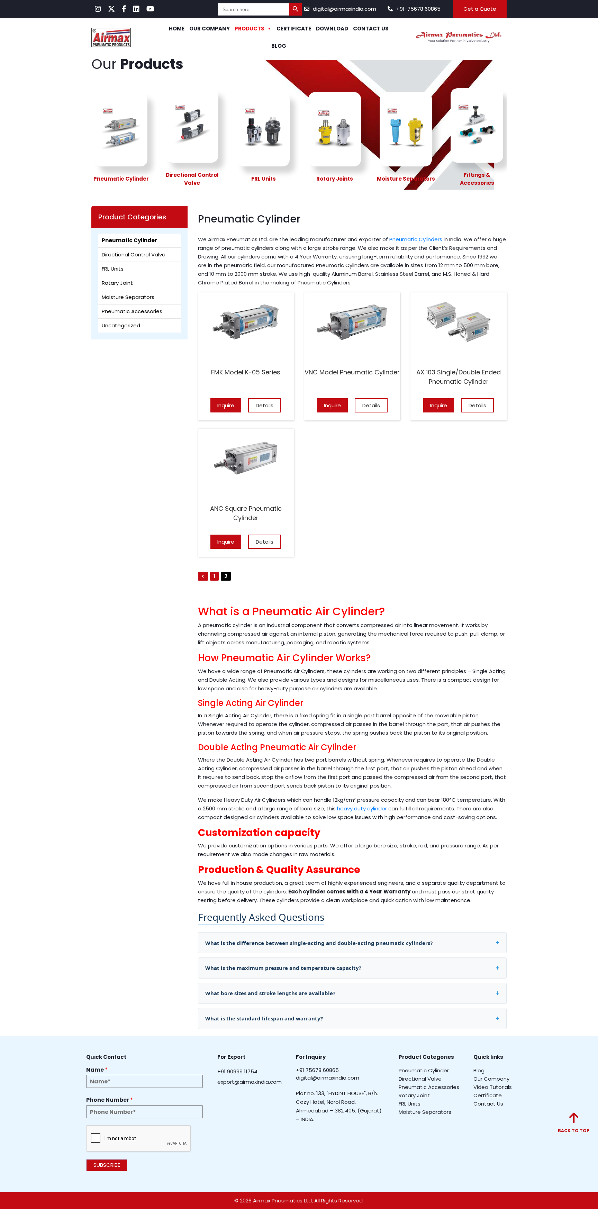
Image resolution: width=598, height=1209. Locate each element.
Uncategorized (121, 325)
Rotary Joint (117, 283)
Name (97, 1069)
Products (249, 28)
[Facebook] (124, 9)
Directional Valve (420, 1078)
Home (176, 28)
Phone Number (109, 1100)
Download (332, 28)
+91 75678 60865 (317, 1069)
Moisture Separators (128, 297)
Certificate (294, 28)
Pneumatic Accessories (132, 311)
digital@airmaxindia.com (344, 8)
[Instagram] (98, 9)
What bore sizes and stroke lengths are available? (270, 993)
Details (264, 405)
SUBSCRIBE (106, 1165)
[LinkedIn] (136, 9)
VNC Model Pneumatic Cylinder (352, 372)
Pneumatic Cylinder (129, 240)
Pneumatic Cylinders (415, 239)
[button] (573, 1123)
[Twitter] (111, 9)
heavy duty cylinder (362, 808)
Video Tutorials (492, 1086)
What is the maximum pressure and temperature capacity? (283, 967)
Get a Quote (479, 8)
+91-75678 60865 (418, 8)
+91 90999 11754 (237, 1071)
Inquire (225, 405)
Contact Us (371, 28)
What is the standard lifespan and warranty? (264, 1018)
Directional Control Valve (133, 254)
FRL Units (113, 268)
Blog (278, 45)
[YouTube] (150, 9)
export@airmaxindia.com (249, 1081)
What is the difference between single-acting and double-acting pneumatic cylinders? (319, 942)
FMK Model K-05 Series (245, 372)
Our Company (209, 28)
